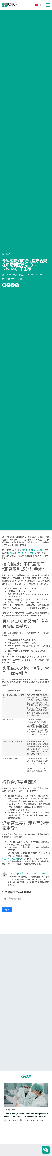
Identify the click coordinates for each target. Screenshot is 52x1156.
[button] (4, 285)
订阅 (7, 909)
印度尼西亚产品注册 (10, 858)
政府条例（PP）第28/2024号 (20, 552)
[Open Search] (26, 5)
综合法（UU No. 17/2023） (33, 550)
